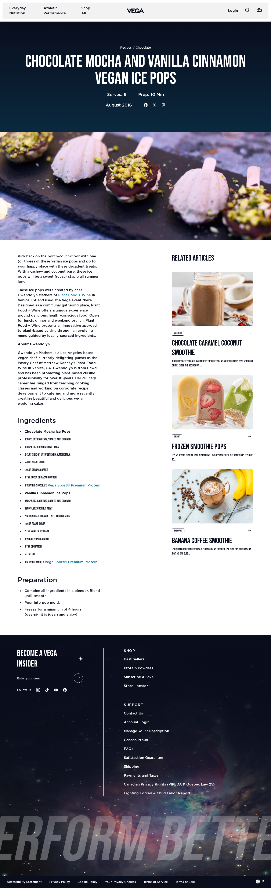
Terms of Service (156, 881)
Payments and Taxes (141, 775)
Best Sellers (134, 659)
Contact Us (133, 713)
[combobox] (260, 881)
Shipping (131, 766)
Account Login (136, 722)
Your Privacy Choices (120, 881)
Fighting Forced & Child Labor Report (157, 793)
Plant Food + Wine (74, 295)
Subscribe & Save (139, 677)
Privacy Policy (59, 881)
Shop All (85, 10)
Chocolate (143, 47)
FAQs (128, 749)
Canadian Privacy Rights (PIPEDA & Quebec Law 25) (169, 784)
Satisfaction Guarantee (143, 758)
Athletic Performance (55, 10)
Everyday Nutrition (17, 10)
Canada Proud (136, 740)
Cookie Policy (87, 881)
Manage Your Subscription (146, 731)
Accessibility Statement (24, 881)
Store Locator (136, 686)
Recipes (126, 47)
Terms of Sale (185, 881)
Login (233, 10)
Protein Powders (138, 668)
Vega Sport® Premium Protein (74, 485)
